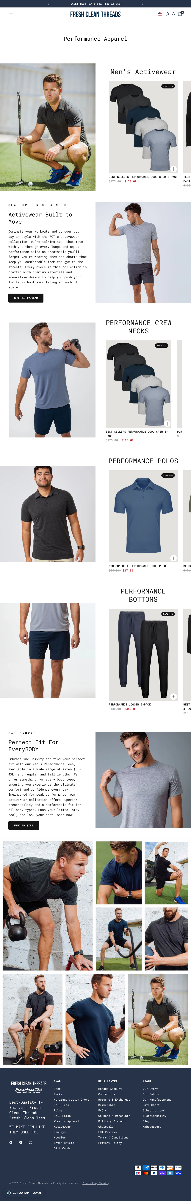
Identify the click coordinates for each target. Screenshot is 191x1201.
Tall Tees (61, 1105)
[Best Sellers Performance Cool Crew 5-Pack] (143, 127)
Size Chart (151, 1105)
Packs (58, 1094)
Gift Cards (62, 1148)
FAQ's (102, 1110)
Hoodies (60, 1137)
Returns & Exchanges (114, 1099)
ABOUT (147, 1081)
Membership (106, 1105)
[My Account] (168, 14)
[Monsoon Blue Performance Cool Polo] (143, 516)
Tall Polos (62, 1116)
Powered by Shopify (95, 1183)
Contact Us (106, 1094)
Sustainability (154, 1116)
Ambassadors (152, 1126)
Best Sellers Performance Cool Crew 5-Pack (143, 177)
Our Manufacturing (157, 1099)
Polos (58, 1110)
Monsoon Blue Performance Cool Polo (137, 566)
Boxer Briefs (64, 1143)
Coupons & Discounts (114, 1116)
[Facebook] (13, 1142)
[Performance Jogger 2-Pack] (143, 655)
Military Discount (112, 1121)
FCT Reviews (107, 1132)
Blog (146, 1121)
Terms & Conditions (113, 1137)
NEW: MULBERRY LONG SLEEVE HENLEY (95, 3)
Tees (57, 1089)
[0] (179, 14)
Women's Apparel (66, 1121)
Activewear (62, 1126)
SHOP (57, 1081)
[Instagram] (33, 1142)
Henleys (60, 1132)
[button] (24, 1192)
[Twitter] (23, 1142)
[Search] (174, 14)
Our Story (150, 1089)
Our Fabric (151, 1094)
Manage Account (110, 1089)
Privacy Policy (110, 1143)
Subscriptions (154, 1110)
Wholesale (105, 1126)
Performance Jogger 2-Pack (130, 704)
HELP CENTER (108, 1081)
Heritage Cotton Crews (71, 1099)
